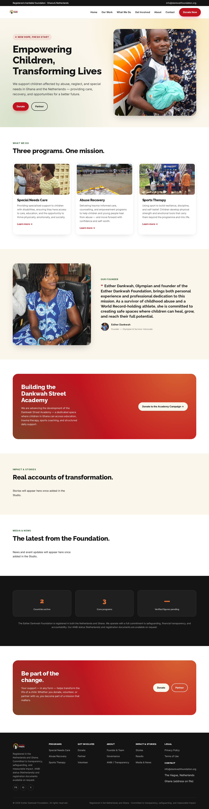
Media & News (143, 762)
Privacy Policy (172, 750)
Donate (21, 106)
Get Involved (142, 12)
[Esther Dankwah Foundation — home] (13, 12)
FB (15, 787)
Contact (170, 12)
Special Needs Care (59, 750)
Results (139, 756)
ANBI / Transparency (118, 762)
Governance (113, 756)
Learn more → (24, 224)
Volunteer (83, 762)
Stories (139, 750)
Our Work (107, 12)
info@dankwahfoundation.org (181, 3)
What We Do (124, 12)
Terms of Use (172, 756)
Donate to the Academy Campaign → (163, 406)
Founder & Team (115, 750)
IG (23, 787)
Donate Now (190, 12)
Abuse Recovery (57, 756)
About (157, 12)
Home (93, 12)
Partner (39, 106)
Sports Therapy (57, 762)
